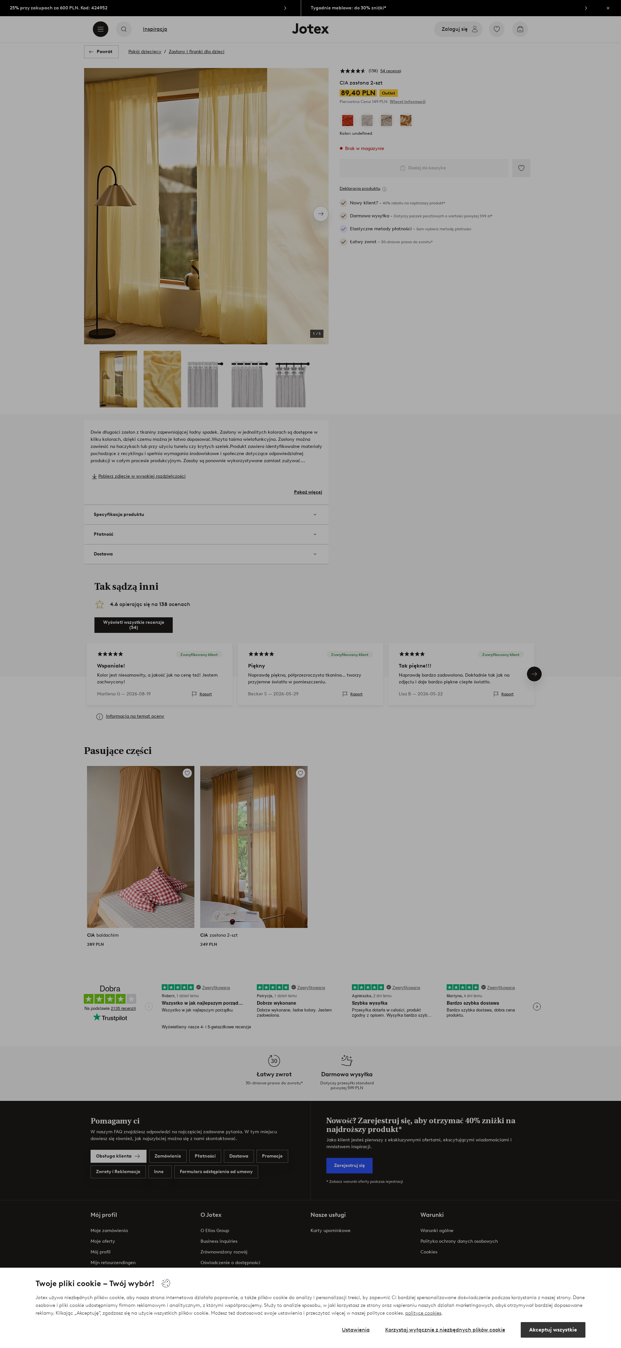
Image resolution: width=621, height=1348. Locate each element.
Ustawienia (356, 1330)
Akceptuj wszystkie (553, 1330)
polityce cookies (423, 1313)
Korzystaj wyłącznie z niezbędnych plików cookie (445, 1330)
